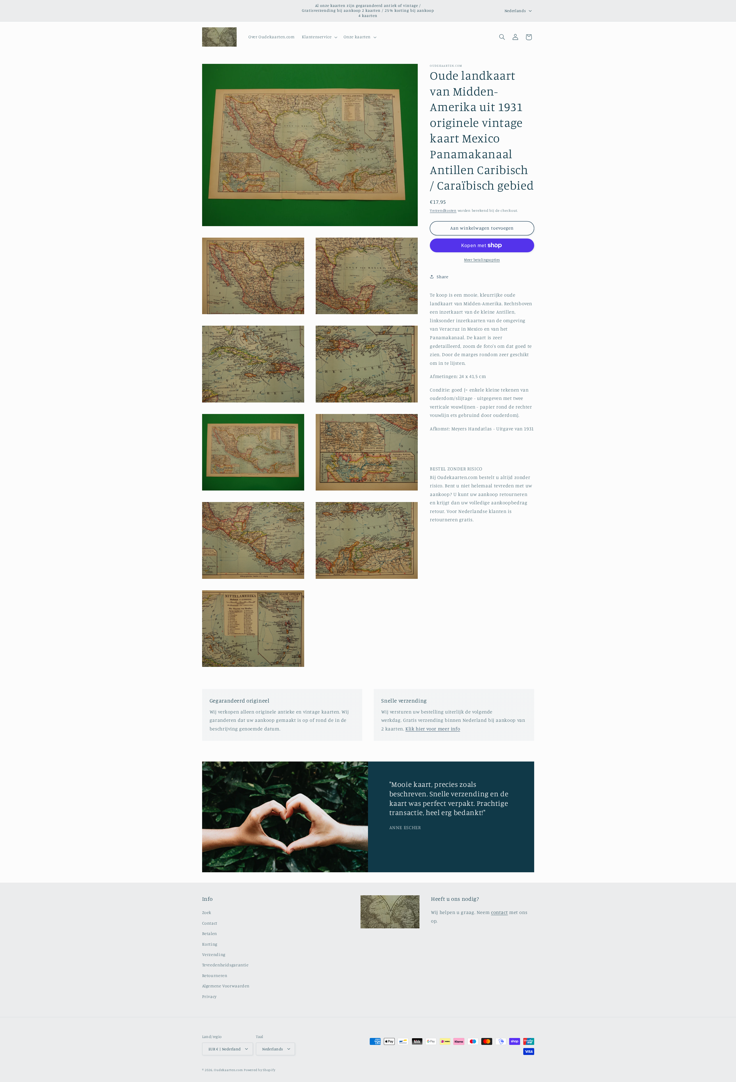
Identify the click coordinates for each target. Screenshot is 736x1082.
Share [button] (442, 276)
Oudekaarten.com (228, 1070)
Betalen (209, 933)
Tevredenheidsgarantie (225, 965)
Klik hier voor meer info (432, 729)
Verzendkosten (443, 210)
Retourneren (214, 975)
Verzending (213, 954)
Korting (209, 944)
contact (499, 912)
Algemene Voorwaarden (226, 986)
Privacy (209, 996)
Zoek (207, 912)
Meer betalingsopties (482, 259)
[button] (319, 37)
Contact (209, 923)
